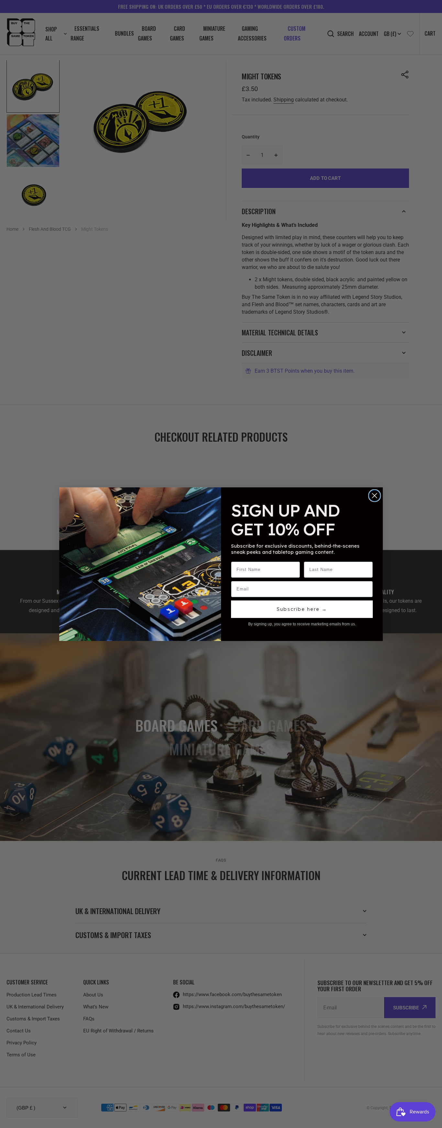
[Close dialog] (374, 495)
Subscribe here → (302, 609)
